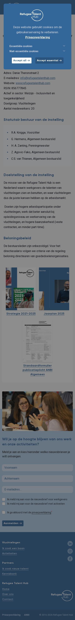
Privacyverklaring (37, 37)
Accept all (19, 60)
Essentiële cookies (20, 46)
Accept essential (47, 60)
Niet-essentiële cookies (23, 51)
